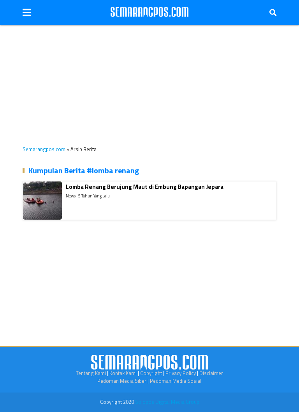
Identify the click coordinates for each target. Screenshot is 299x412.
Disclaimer (211, 373)
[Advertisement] (149, 79)
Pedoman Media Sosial (175, 381)
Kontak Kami (123, 373)
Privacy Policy (180, 373)
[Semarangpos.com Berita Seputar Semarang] (149, 12)
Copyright (151, 373)
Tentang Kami (91, 373)
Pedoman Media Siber (121, 381)
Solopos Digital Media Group (167, 402)
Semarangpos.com (44, 149)
